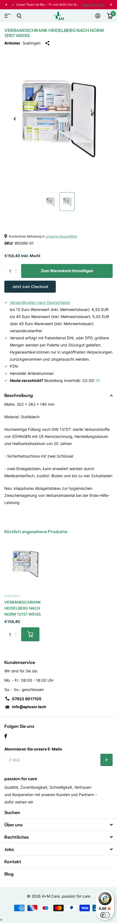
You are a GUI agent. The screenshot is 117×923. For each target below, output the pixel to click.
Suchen (12, 812)
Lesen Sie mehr (93, 4)
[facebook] (5, 736)
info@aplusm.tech (29, 706)
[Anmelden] (97, 15)
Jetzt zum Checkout (30, 286)
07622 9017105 (26, 698)
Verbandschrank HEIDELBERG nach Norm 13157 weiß (22, 608)
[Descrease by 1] (17, 276)
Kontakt (12, 861)
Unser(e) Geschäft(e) (61, 236)
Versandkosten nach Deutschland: (40, 302)
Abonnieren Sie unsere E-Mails (33, 749)
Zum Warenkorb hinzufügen (67, 270)
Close (19, 15)
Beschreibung (18, 395)
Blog (9, 874)
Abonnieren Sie (106, 760)
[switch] (105, 915)
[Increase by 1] (17, 266)
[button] (6, 4)
